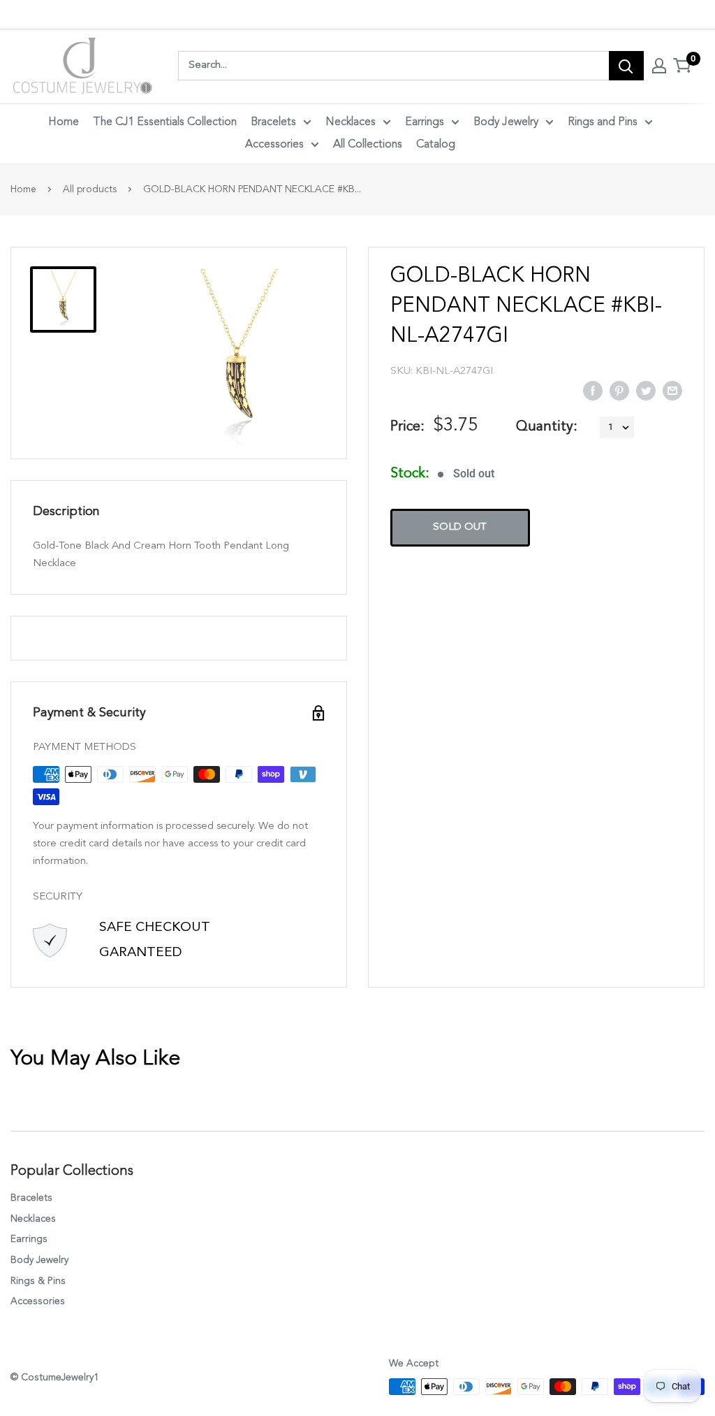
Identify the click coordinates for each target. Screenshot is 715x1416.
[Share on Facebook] (593, 390)
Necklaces (350, 122)
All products (90, 189)
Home (63, 122)
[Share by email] (672, 390)
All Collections (367, 144)
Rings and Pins (602, 122)
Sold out (460, 527)
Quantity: (546, 427)
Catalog (435, 144)
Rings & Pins (38, 1281)
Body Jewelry (505, 122)
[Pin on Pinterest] (619, 390)
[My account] (659, 65)
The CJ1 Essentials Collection (165, 122)
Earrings (424, 122)
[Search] (626, 65)
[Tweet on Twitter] (646, 390)
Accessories (274, 144)
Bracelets (273, 122)
